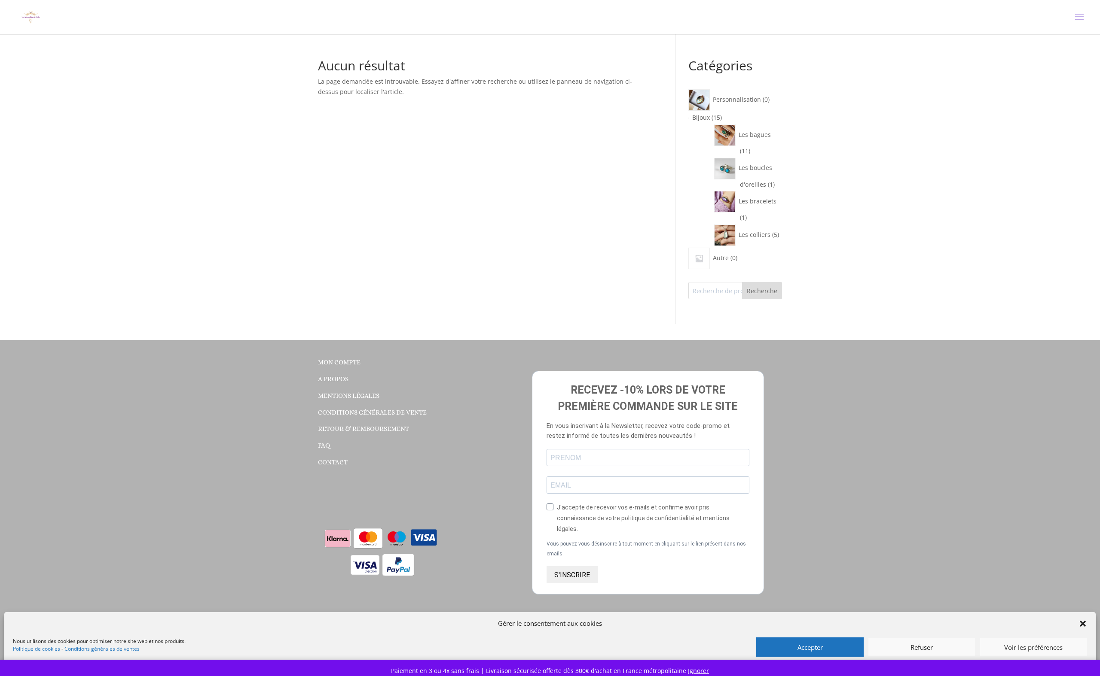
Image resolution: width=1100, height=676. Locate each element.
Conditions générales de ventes (102, 648)
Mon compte (339, 362)
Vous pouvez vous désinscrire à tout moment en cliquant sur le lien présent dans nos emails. (646, 549)
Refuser (922, 647)
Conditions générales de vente (372, 412)
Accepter (810, 647)
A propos (333, 379)
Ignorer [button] (698, 671)
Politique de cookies (36, 648)
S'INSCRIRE (572, 575)
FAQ (324, 445)
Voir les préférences (1033, 647)
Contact (333, 462)
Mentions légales (348, 396)
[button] (1083, 623)
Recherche (762, 291)
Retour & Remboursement (363, 429)
